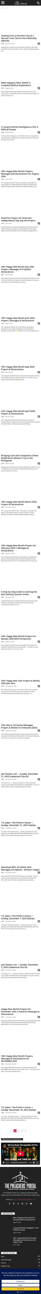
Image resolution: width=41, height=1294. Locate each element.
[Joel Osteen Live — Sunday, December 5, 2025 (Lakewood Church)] (20, 949)
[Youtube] (31, 1204)
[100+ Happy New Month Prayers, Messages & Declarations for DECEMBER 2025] (20, 1042)
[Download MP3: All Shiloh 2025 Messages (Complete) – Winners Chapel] (20, 853)
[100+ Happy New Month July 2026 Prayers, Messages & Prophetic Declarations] (20, 251)
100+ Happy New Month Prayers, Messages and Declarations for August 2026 (20, 174)
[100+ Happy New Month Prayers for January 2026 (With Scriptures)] (20, 622)
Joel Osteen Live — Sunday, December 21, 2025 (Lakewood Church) (19, 775)
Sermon (3, 1263)
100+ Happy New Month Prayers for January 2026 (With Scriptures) (18, 637)
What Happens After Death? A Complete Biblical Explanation (16, 84)
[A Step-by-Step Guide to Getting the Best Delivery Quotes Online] (20, 578)
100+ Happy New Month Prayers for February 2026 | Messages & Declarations (18, 548)
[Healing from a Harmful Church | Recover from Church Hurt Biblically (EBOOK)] (20, 22)
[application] (20, 1154)
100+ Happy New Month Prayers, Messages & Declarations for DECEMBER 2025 (17, 1059)
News (2, 1256)
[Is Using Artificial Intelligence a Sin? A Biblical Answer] (20, 113)
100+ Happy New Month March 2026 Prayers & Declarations (18, 503)
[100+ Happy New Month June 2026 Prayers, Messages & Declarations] (20, 302)
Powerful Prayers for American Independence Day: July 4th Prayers (18, 219)
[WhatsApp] (27, 1204)
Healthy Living (5, 1266)
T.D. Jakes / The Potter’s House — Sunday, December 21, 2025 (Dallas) (18, 824)
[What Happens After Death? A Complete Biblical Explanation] (20, 69)
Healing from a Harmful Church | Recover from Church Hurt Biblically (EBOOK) (19, 38)
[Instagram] (14, 1204)
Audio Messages (6, 1260)
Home (2, 8)
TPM (2, 43)
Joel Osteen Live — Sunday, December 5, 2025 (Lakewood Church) (19, 966)
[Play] (4, 1163)
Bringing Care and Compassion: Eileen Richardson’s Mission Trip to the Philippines (19, 458)
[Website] (23, 1204)
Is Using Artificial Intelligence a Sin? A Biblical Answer (19, 128)
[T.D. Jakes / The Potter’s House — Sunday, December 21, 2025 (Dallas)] (20, 807)
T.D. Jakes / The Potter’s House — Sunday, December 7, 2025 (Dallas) (17, 917)
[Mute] (34, 1163)
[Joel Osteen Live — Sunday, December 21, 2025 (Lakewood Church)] (20, 758)
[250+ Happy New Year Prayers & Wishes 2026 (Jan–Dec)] (20, 667)
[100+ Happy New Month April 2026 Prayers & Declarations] (20, 397)
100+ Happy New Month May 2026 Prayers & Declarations (17, 368)
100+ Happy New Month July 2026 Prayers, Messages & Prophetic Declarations (17, 269)
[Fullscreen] (37, 1163)
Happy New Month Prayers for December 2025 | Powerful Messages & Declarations (20, 1012)
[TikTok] (18, 1204)
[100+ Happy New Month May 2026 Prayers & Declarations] (20, 351)
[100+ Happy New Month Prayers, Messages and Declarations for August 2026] (20, 157)
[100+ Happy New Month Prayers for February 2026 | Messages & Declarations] (20, 532)
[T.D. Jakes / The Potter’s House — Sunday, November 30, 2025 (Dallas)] (20, 1091)
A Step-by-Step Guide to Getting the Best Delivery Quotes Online (19, 593)
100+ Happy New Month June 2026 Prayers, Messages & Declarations (18, 319)
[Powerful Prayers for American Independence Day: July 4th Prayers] (20, 204)
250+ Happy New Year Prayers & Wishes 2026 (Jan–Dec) (20, 682)
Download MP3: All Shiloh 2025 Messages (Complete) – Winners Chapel (20, 868)
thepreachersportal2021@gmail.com (24, 1199)
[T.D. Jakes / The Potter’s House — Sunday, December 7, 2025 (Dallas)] (20, 900)
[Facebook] (10, 1204)
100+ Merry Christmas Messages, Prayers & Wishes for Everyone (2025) (19, 726)
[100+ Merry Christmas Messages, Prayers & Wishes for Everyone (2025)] (20, 711)
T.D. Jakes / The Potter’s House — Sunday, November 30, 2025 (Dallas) (18, 1108)
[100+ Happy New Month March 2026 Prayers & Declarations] (20, 488)
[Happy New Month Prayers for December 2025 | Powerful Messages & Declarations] (20, 995)
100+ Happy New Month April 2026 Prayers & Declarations (18, 412)
